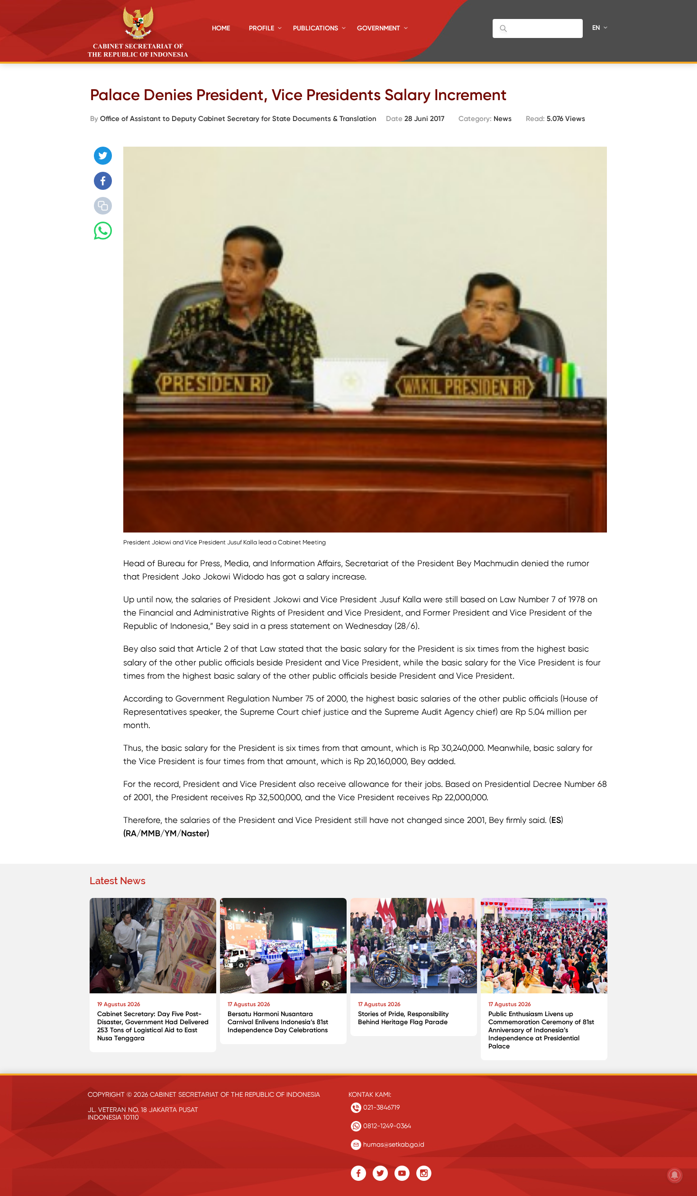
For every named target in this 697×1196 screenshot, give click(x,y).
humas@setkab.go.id (392, 1144)
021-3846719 (380, 1107)
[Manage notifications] (674, 1175)
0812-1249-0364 (386, 1126)
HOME (221, 28)
